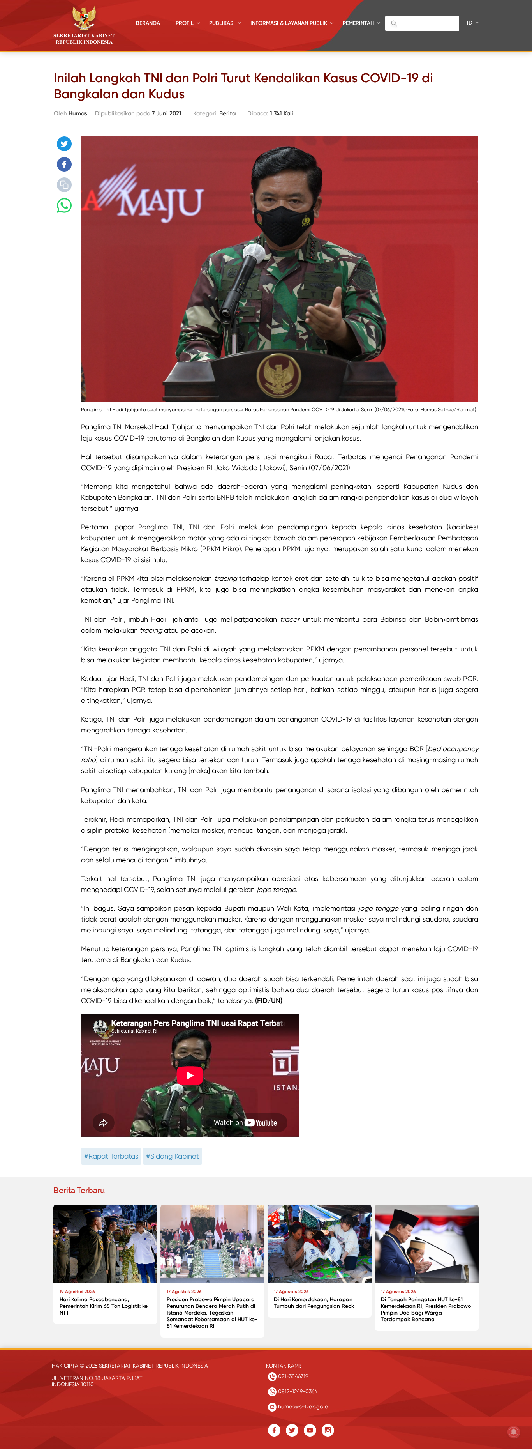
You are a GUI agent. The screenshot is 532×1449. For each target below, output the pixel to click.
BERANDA (148, 23)
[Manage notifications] (513, 1432)
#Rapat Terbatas (111, 1156)
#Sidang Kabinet (172, 1156)
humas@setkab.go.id (302, 1406)
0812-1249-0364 (297, 1391)
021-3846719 (292, 1376)
